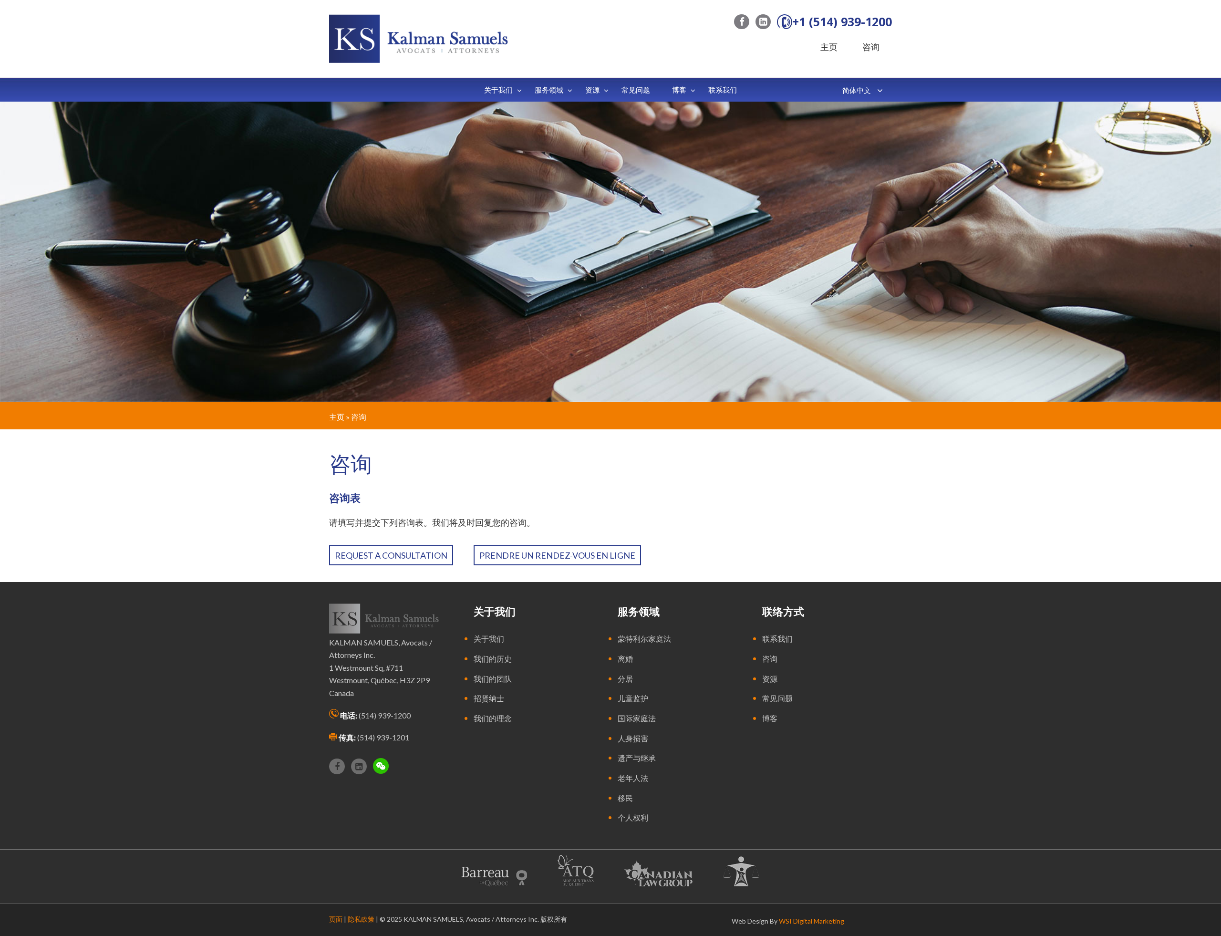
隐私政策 (361, 919)
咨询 (871, 47)
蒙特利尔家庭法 (644, 638)
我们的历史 (493, 658)
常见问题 (777, 698)
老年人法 (633, 777)
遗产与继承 (637, 757)
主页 (829, 47)
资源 (769, 678)
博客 (769, 718)
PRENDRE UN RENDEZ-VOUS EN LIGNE (557, 555)
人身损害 (633, 738)
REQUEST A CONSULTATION (391, 555)
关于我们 (489, 638)
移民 (625, 797)
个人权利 (633, 817)
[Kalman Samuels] (418, 37)
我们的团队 (493, 678)
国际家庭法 (637, 718)
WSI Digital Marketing (811, 921)
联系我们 (777, 638)
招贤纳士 (489, 698)
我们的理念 (493, 718)
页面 (335, 919)
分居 (625, 678)
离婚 (625, 658)
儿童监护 (633, 698)
